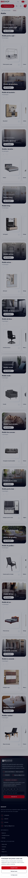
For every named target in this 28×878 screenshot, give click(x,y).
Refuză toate (14, 871)
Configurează (14, 875)
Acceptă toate (14, 867)
